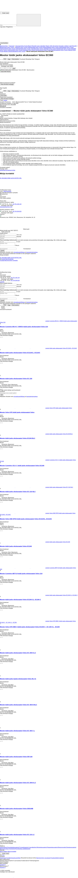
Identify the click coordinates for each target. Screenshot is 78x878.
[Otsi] (29, 20)
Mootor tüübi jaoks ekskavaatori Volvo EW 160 (16, 756)
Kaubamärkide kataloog (57, 858)
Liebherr (66, 46)
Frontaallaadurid (24, 847)
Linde (70, 46)
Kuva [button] (10, 204)
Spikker (5, 851)
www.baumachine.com (6, 206)
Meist (1, 851)
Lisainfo (2, 281)
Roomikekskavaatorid (13, 847)
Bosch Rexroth (32, 46)
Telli (2, 395)
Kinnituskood (27, 248)
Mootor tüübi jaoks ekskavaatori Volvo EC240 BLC (17, 438)
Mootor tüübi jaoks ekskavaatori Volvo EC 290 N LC (18, 653)
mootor (5, 100)
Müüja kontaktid (12, 851)
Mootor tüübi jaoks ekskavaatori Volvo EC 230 (16, 378)
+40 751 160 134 (16, 204)
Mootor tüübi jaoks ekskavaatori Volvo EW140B (16, 808)
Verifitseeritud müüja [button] (5, 190)
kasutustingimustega (31, 252)
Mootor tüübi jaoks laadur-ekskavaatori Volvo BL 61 (18, 679)
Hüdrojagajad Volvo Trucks (66, 47)
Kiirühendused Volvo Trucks (43, 50)
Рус (3, 855)
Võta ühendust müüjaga (7, 84)
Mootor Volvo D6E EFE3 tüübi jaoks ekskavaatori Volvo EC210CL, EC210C (26, 519)
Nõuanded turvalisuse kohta (7, 170)
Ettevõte (19, 236)
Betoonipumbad (4, 848)
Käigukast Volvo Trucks (29, 50)
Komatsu (61, 46)
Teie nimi (19, 234)
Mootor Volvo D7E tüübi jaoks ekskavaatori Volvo (17, 412)
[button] (39, 35)
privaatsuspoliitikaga (19, 252)
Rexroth (74, 46)
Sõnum (17, 245)
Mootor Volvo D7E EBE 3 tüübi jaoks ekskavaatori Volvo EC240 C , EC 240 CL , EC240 (30, 627)
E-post (18, 241)
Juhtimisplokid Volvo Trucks (14, 50)
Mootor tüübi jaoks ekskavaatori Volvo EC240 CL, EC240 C (20, 599)
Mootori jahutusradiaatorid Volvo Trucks (14, 51)
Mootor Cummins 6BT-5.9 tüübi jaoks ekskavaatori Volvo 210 (21, 573)
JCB (51, 46)
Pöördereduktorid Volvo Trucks (59, 50)
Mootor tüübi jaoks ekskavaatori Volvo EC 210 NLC (18, 491)
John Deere (55, 46)
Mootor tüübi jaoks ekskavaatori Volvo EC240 (16, 546)
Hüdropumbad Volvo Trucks (35, 47)
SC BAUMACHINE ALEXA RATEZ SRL (11, 178)
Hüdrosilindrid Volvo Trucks (23, 48)
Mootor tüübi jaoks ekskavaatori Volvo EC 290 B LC (18, 782)
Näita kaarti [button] (26, 229)
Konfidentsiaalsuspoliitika (13, 858)
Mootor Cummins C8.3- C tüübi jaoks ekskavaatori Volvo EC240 (22, 465)
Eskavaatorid (3, 847)
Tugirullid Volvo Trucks (37, 48)
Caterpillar (42, 46)
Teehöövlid (12, 848)
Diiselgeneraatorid (71, 847)
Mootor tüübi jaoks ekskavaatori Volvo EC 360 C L (17, 731)
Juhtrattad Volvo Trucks (49, 48)
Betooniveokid (62, 847)
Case (37, 46)
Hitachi (47, 46)
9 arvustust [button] (3, 196)
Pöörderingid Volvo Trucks (63, 48)
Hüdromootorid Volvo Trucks (7, 48)
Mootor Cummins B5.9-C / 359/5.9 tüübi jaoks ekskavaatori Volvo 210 (24, 326)
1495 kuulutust (7, 191)
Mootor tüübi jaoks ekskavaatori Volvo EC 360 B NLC (18, 705)
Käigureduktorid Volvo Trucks (51, 47)
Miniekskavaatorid (42, 847)
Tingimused (3, 858)
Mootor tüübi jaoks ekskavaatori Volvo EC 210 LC (17, 834)
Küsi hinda (3, 95)
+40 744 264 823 (16, 211)
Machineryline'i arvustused (43, 858)
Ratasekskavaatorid (52, 847)
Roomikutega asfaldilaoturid (22, 848)
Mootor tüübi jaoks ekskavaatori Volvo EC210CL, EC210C (20, 352)
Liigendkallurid (33, 847)
